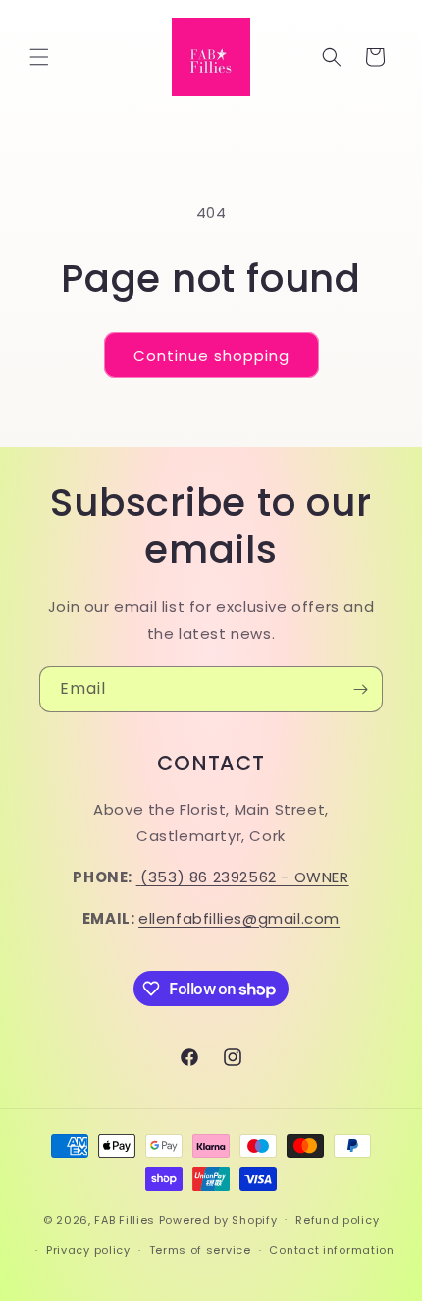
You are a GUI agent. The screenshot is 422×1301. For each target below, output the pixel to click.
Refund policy (337, 1220)
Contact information (331, 1250)
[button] (39, 57)
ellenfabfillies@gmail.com (239, 918)
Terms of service (200, 1250)
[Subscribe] (360, 689)
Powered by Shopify (218, 1219)
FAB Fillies (124, 1219)
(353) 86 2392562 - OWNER (244, 877)
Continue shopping (211, 355)
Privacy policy (88, 1250)
